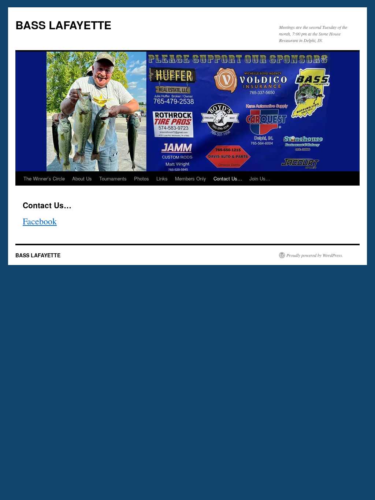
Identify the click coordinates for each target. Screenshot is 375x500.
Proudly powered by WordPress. (314, 255)
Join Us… (259, 178)
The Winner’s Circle (44, 178)
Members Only (190, 178)
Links (162, 178)
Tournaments (113, 178)
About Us (82, 178)
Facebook (40, 221)
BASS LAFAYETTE (63, 25)
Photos (141, 178)
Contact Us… (228, 178)
